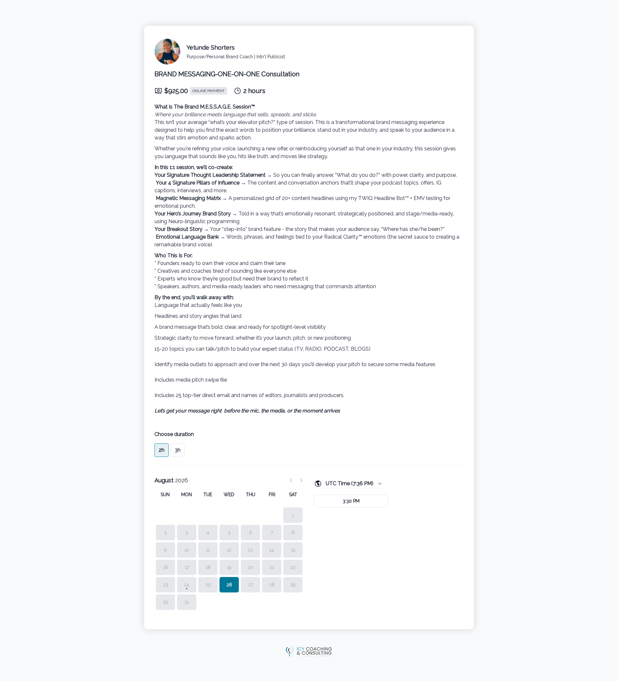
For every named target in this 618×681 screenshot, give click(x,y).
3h (178, 450)
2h (161, 450)
